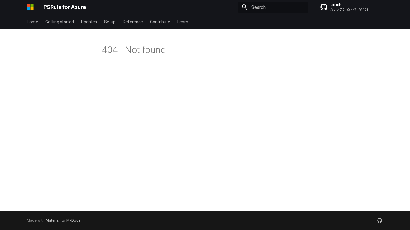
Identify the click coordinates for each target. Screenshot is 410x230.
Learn (182, 21)
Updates (89, 21)
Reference (133, 21)
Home (32, 21)
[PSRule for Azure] (30, 7)
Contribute (160, 21)
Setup (110, 21)
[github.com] (379, 220)
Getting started (59, 21)
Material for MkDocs (63, 220)
